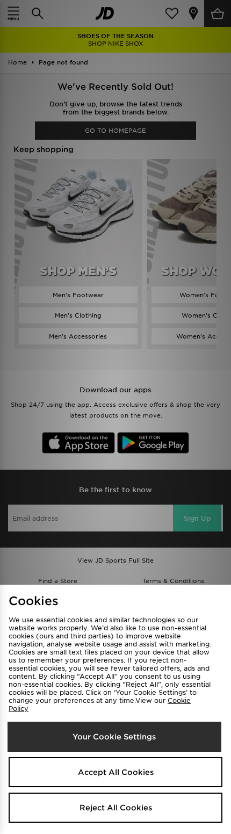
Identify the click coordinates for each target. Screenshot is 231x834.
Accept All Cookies (116, 772)
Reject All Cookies (116, 807)
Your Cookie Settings (114, 736)
